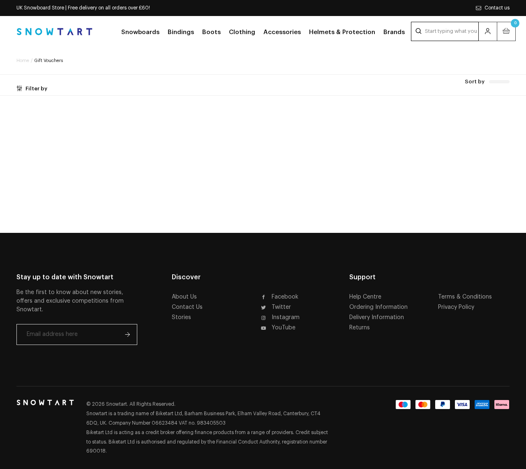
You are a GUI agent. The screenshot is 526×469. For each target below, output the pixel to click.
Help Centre (365, 297)
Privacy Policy (456, 307)
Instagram (286, 317)
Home (22, 60)
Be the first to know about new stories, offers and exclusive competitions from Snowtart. (70, 301)
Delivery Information (376, 317)
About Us (184, 297)
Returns (359, 328)
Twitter (281, 307)
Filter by (36, 88)
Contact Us (187, 307)
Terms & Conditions (465, 297)
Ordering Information (378, 307)
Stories (181, 317)
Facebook (285, 297)
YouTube (283, 328)
